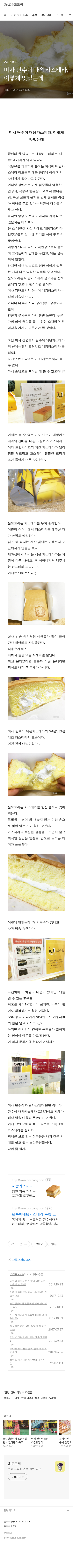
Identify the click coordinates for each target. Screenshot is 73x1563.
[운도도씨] (13, 5)
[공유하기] (20, 1244)
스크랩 (59, 15)
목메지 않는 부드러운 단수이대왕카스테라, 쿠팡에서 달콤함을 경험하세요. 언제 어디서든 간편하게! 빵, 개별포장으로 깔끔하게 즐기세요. (35, 1221)
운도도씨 (14, 1463)
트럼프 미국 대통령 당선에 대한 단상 (28, 1361)
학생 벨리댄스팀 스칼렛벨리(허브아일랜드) (28, 1316)
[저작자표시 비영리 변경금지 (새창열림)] (52, 1244)
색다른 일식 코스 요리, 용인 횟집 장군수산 (28, 1350)
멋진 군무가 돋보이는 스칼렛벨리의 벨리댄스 (28, 1294)
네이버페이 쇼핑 (12, 1517)
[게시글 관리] (25, 1244)
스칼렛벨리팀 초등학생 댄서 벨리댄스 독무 (28, 1305)
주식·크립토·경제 (41, 15)
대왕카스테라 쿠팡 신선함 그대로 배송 (24, 1186)
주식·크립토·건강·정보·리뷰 (24, 1469)
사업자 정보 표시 (21, 1259)
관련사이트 (10, 1510)
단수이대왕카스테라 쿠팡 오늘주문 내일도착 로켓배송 (35, 1214)
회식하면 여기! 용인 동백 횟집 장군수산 (28, 1327)
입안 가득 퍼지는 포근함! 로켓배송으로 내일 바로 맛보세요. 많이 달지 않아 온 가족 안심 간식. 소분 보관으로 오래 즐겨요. (24, 1193)
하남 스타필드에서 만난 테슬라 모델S (28, 1339)
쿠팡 (6, 1523)
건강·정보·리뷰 (19, 15)
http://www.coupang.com (28, 1180)
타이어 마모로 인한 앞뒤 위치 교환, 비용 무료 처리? (28, 1282)
